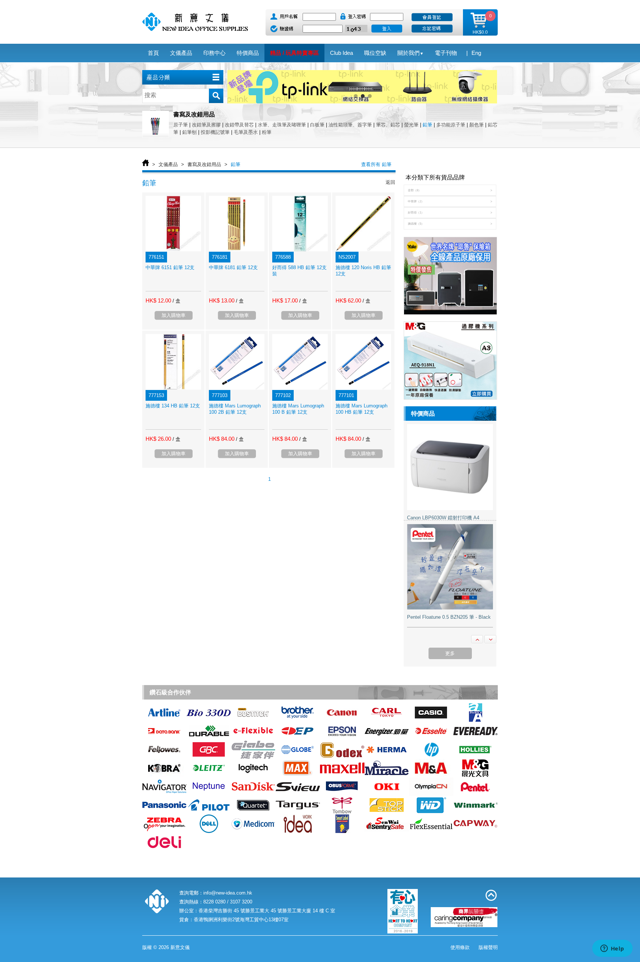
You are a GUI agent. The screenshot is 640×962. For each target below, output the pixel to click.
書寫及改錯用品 (204, 164)
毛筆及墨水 (246, 132)
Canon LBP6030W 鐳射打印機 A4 (443, 517)
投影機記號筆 (215, 132)
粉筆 (266, 132)
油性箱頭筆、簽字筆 (350, 125)
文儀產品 (168, 164)
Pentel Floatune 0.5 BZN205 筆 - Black (449, 617)
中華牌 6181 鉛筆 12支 (233, 267)
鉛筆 (427, 125)
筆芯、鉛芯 (388, 125)
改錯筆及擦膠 (206, 125)
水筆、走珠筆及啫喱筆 (282, 125)
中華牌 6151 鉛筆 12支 (170, 267)
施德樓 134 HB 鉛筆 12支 (173, 406)
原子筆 (180, 125)
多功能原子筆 (450, 125)
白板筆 (317, 125)
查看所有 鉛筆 (376, 164)
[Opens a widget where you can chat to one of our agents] (612, 949)
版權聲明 (488, 947)
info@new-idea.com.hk (227, 893)
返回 (390, 182)
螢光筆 (411, 125)
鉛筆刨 (189, 132)
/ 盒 (176, 301)
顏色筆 (476, 125)
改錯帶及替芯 (239, 125)
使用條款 (460, 947)
